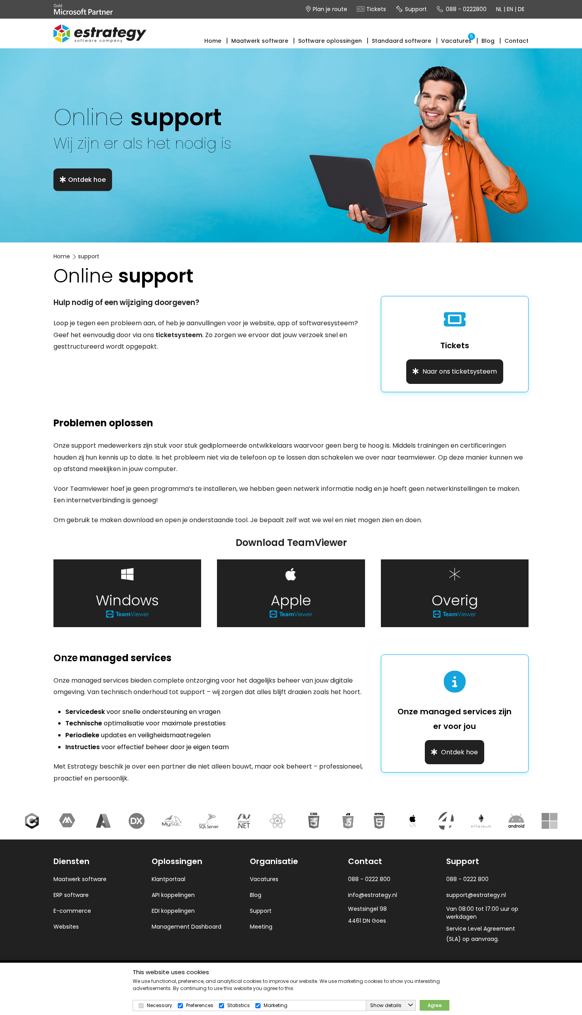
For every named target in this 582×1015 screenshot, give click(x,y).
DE (521, 9)
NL (499, 9)
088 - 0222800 (465, 9)
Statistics (238, 1005)
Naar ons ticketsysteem (459, 371)
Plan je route (329, 9)
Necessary (159, 1005)
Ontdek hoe (87, 179)
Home (61, 256)
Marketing (275, 1005)
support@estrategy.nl (476, 895)
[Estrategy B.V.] (99, 34)
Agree (435, 1005)
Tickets (375, 9)
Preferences (199, 1005)
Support (415, 9)
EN (510, 9)
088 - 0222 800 (467, 879)
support (88, 256)
